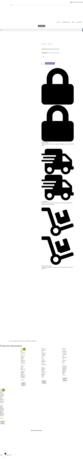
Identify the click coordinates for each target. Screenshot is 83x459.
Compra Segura (45, 142)
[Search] (82, 29)
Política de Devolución (46, 265)
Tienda (58, 22)
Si (43, 57)
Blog (73, 22)
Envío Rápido (44, 201)
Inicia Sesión (79, 22)
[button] (58, 105)
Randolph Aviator (66, 22)
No (43, 56)
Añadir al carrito (50, 63)
